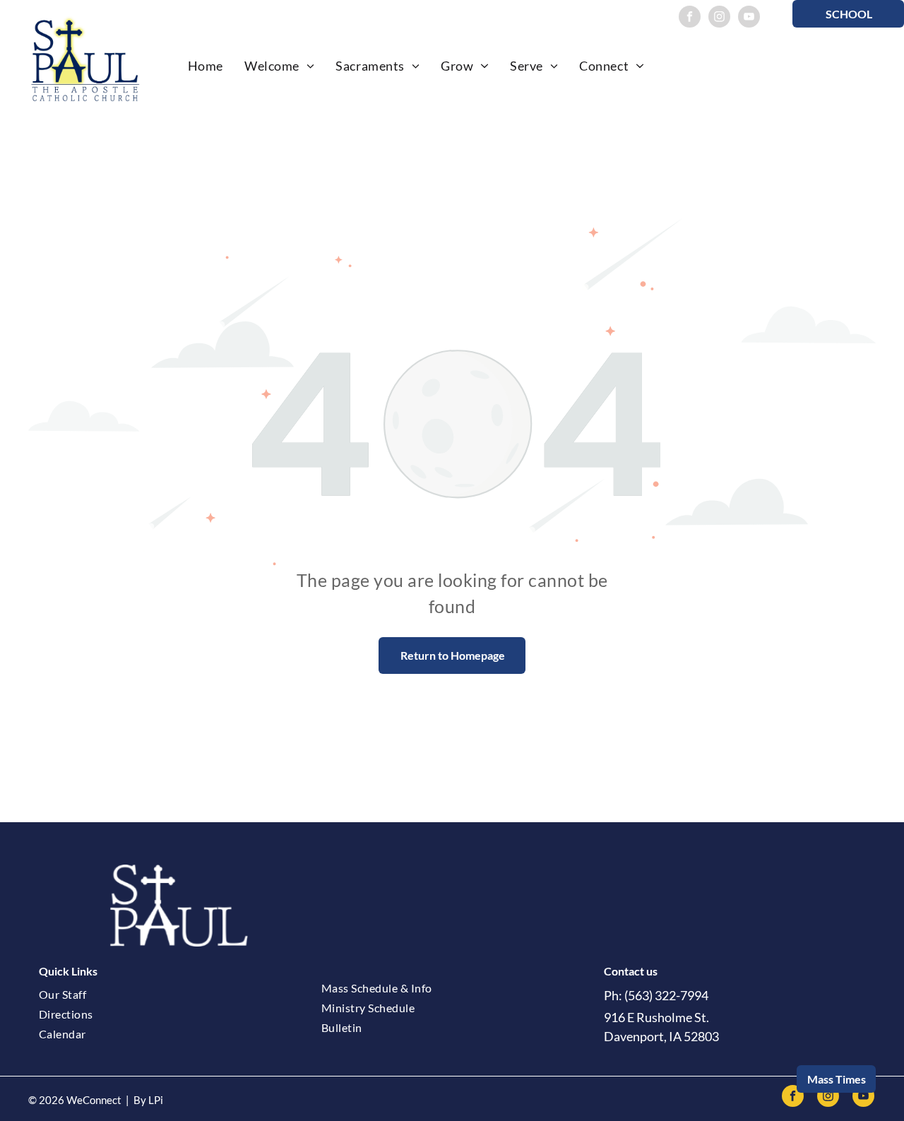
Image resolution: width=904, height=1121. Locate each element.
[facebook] (690, 18)
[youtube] (749, 18)
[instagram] (719, 18)
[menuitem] (205, 65)
